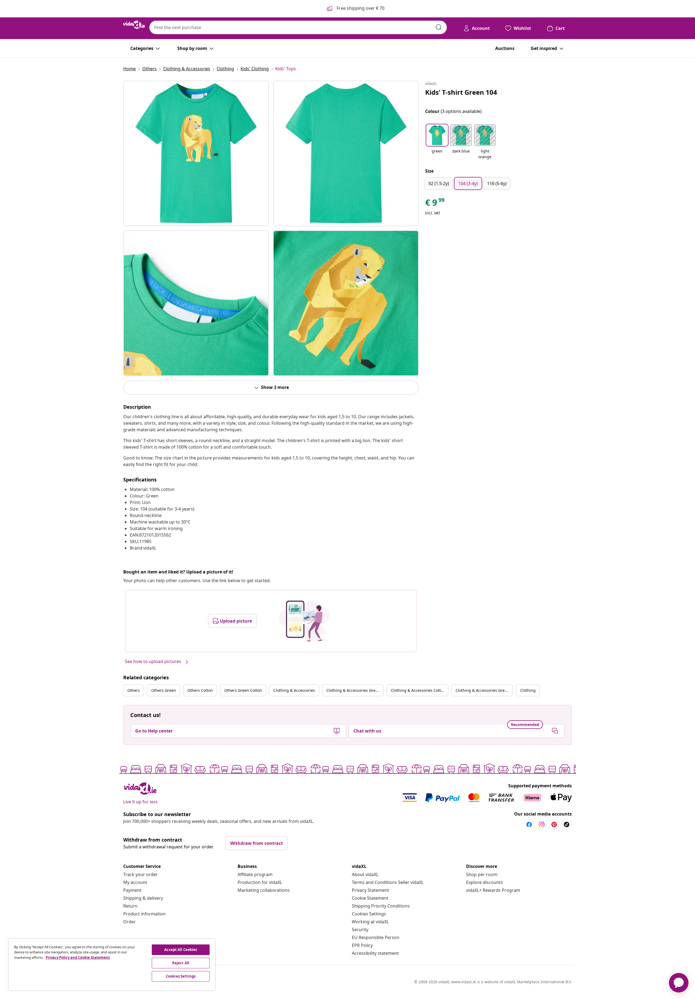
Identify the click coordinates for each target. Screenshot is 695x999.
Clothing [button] (528, 690)
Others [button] (133, 690)
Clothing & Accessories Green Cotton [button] (484, 690)
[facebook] (529, 824)
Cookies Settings (369, 914)
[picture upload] (304, 621)
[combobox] (298, 27)
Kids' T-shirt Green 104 (461, 92)
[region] (112, 964)
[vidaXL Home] (134, 25)
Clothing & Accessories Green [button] (353, 690)
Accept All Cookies (180, 949)
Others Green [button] (163, 690)
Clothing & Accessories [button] (294, 690)
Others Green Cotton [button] (243, 690)
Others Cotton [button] (200, 690)
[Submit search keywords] (438, 27)
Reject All (180, 962)
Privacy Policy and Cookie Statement (78, 957)
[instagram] (541, 824)
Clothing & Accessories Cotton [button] (418, 690)
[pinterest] (554, 824)
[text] (435, 204)
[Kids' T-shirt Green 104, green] (196, 153)
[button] (437, 142)
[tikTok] (566, 824)
